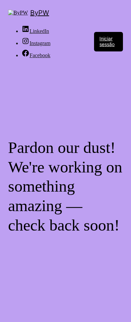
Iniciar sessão (107, 41)
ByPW (39, 13)
